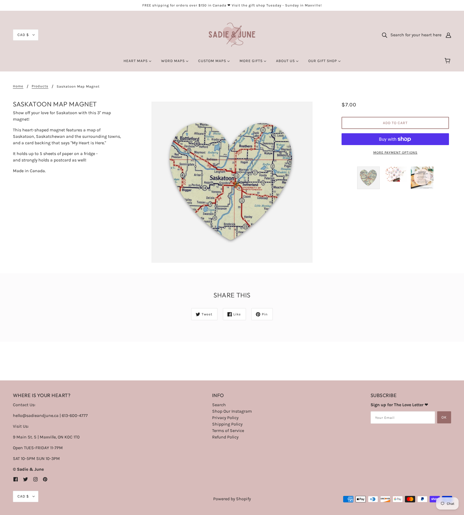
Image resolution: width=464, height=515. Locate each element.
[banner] (232, 34)
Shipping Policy (227, 424)
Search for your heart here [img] (414, 34)
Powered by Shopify (232, 498)
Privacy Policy (225, 417)
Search (219, 404)
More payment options (395, 152)
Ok (444, 417)
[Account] (448, 35)
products (40, 86)
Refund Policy (225, 437)
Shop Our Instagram (232, 411)
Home (18, 86)
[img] (15, 479)
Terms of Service (228, 430)
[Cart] (448, 61)
